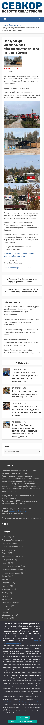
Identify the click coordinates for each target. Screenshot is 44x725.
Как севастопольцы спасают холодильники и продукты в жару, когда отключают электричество (21, 342)
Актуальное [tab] (22, 363)
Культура (5, 596)
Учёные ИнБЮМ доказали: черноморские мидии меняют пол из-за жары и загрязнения (21, 322)
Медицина (6, 599)
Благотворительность (11, 547)
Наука (4, 612)
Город (4, 563)
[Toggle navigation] (5, 19)
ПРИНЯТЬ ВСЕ (22, 718)
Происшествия (11, 69)
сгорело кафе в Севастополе (20, 268)
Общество (6, 618)
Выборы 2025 (7, 560)
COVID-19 (6, 537)
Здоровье (6, 583)
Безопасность (8, 543)
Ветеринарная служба (11, 556)
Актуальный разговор (11, 540)
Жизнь (4, 576)
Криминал (6, 589)
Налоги (5, 609)
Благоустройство (9, 550)
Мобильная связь (9, 602)
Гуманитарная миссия (11, 573)
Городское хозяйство (11, 566)
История (5, 586)
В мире (5, 553)
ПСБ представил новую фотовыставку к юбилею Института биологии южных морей (21, 332)
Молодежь (6, 606)
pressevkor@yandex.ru (18, 511)
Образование (7, 615)
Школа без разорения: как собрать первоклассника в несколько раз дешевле (24, 394)
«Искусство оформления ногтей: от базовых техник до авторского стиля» (21, 290)
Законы (5, 579)
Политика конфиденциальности (23, 721)
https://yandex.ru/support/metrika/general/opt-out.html (20, 702)
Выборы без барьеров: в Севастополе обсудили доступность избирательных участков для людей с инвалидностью (25, 431)
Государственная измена (12, 570)
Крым (4, 593)
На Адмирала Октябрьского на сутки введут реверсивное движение (21, 280)
